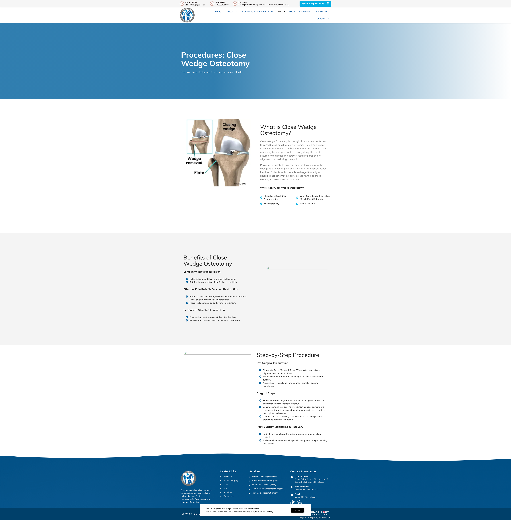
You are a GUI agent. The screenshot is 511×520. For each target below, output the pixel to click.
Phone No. (220, 2)
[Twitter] (299, 502)
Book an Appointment (313, 3)
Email (297, 494)
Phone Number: (302, 486)
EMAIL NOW (191, 2)
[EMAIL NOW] (182, 3)
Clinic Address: (302, 476)
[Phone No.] (212, 3)
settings (270, 511)
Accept (297, 510)
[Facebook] (292, 502)
